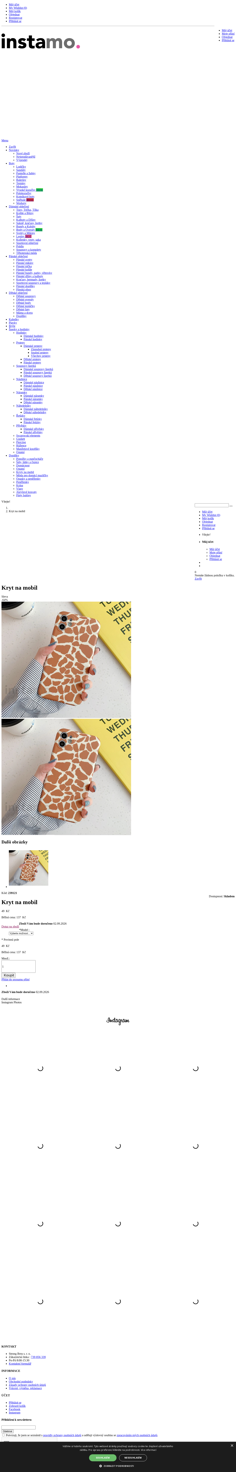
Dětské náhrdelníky (35, 412)
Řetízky (20, 415)
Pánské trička (24, 266)
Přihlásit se (15, 21)
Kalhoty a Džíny (26, 219)
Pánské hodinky (33, 339)
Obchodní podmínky (21, 1381)
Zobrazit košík (17, 1405)
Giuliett (20, 438)
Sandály (21, 170)
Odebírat (7, 1431)
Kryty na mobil (25, 472)
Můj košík (15, 11)
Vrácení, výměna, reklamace (25, 1388)
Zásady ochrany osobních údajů (27, 1384)
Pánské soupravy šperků (38, 372)
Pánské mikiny (24, 262)
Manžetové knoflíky (28, 448)
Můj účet (14, 4)
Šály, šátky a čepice (27, 462)
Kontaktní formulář (20, 1363)
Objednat (14, 14)
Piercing (21, 442)
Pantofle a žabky (26, 173)
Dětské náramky (33, 402)
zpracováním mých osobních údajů (137, 1435)
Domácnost (23, 465)
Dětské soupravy (26, 296)
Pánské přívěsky (33, 432)
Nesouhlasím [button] (133, 1457)
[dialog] (118, 1457)
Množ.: (5, 958)
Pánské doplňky (25, 286)
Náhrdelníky (23, 405)
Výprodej (21, 160)
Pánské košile (24, 269)
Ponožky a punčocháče (29, 458)
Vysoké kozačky (29, 189)
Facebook (14, 1409)
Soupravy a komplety (28, 249)
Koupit (9, 975)
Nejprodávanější (25, 156)
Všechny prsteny (41, 355)
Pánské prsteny (32, 362)
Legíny (24, 236)
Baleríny (21, 179)
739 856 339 (38, 1357)
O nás (12, 1378)
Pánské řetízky (32, 422)
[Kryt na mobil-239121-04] (28, 886)
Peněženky (22, 482)
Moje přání (228, 33)
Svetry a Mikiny (25, 233)
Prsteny (20, 342)
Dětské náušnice (33, 389)
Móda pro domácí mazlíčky (32, 475)
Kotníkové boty (25, 196)
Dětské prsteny (32, 359)
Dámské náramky (34, 395)
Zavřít (12, 146)
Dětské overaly (25, 299)
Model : (24, 929)
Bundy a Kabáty (25, 226)
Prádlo (20, 246)
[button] (118, 1466)
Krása (19, 485)
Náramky (21, 392)
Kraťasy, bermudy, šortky (31, 279)
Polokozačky (23, 193)
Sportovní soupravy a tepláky (33, 282)
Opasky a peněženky (28, 478)
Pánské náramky (33, 399)
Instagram (14, 1412)
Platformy (22, 176)
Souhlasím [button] (103, 1457)
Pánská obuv (23, 289)
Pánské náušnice (33, 385)
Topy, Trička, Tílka (27, 209)
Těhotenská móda (26, 253)
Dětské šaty (23, 309)
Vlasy (19, 488)
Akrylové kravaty (26, 492)
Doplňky (21, 316)
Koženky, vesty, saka (28, 239)
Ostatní (20, 452)
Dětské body (23, 302)
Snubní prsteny (39, 352)
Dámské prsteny (33, 345)
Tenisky (20, 183)
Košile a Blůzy (25, 213)
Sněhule (25, 199)
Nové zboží (23, 153)
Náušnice (21, 379)
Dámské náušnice (34, 382)
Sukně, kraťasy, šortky (29, 223)
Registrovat (15, 17)
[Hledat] (231, 506)
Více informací (148, 1450)
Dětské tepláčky (25, 306)
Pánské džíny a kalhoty (29, 276)
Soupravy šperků (26, 365)
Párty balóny (23, 495)
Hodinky (21, 332)
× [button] (231, 1445)
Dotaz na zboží (10, 926)
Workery (21, 203)
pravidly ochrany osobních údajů (62, 1435)
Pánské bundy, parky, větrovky (34, 272)
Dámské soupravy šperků (38, 369)
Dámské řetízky (33, 419)
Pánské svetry (24, 259)
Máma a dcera (24, 312)
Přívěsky (21, 425)
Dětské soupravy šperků (38, 375)
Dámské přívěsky (34, 428)
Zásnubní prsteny (41, 349)
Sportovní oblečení (27, 243)
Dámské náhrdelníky (36, 409)
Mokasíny (22, 186)
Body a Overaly (29, 229)
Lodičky (21, 166)
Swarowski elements (28, 435)
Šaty (18, 216)
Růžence (21, 445)
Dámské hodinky (34, 336)
